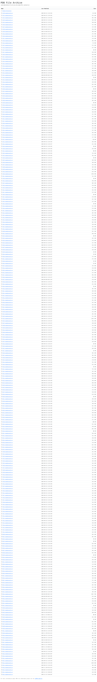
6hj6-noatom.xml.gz (7, 389)
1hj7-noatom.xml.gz (7, 26)
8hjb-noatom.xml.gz (7, 559)
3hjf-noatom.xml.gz (7, 183)
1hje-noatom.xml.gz (7, 43)
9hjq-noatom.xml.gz (7, 656)
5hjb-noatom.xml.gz (7, 332)
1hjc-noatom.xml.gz (7, 38)
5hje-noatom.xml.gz (7, 339)
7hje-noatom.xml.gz (7, 483)
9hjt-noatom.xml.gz (7, 660)
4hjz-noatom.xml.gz (7, 309)
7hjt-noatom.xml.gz (7, 518)
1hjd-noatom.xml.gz (7, 40)
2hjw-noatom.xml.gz (7, 146)
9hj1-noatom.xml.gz (7, 610)
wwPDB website (38, 678)
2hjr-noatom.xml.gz (7, 139)
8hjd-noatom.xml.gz (7, 564)
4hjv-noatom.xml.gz (7, 300)
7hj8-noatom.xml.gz (7, 470)
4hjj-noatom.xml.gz (7, 274)
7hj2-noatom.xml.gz (7, 456)
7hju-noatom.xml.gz (7, 520)
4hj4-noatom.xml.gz (7, 240)
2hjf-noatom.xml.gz (7, 111)
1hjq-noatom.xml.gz (7, 68)
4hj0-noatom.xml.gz (7, 231)
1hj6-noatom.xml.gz (7, 24)
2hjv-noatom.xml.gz (7, 144)
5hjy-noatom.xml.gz (7, 376)
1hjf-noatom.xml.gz (7, 45)
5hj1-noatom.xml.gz (7, 314)
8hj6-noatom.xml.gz (7, 548)
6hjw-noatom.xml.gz (7, 442)
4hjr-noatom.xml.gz (7, 291)
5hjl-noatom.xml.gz (7, 355)
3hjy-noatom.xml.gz (7, 226)
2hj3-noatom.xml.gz (7, 93)
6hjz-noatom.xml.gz (7, 449)
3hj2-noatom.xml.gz (7, 153)
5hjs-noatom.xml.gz (7, 371)
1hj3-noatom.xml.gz (7, 17)
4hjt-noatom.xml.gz (7, 295)
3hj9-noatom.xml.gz (7, 169)
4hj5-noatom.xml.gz (7, 242)
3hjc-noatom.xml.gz (7, 176)
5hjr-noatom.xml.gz (7, 369)
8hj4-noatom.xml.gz (7, 543)
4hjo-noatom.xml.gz (7, 284)
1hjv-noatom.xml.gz (7, 79)
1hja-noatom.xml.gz (7, 33)
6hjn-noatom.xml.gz (7, 424)
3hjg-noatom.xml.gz (7, 185)
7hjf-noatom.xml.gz (7, 486)
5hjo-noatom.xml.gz (7, 362)
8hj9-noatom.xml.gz (7, 555)
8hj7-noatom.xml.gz (7, 550)
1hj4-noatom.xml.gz (7, 20)
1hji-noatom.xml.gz (7, 49)
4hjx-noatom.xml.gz (7, 304)
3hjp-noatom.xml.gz (7, 206)
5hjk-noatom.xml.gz (7, 353)
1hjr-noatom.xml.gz (7, 70)
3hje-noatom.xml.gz (7, 180)
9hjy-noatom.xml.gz (7, 672)
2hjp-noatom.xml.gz (7, 134)
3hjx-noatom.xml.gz (7, 224)
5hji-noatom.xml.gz (7, 348)
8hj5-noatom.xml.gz (7, 545)
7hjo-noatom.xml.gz (7, 506)
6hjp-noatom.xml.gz (7, 428)
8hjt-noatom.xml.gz (7, 591)
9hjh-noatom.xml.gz (7, 637)
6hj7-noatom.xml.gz (7, 392)
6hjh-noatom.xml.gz (7, 410)
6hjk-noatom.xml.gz (7, 417)
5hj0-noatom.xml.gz (7, 311)
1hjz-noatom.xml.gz (7, 86)
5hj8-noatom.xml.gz (7, 325)
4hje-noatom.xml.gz (7, 263)
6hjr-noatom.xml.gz (7, 433)
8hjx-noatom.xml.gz (7, 601)
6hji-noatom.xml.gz (7, 412)
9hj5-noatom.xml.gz (7, 619)
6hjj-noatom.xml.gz (7, 415)
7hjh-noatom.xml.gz (7, 490)
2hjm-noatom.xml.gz (7, 128)
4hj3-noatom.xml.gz (7, 238)
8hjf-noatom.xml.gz (7, 568)
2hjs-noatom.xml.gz (7, 141)
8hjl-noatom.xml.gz (7, 580)
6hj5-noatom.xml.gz (7, 387)
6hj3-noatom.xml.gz (7, 382)
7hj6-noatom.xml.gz (7, 465)
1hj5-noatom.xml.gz (7, 22)
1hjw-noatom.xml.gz (7, 82)
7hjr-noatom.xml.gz (7, 513)
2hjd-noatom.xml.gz (7, 107)
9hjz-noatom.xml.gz (7, 674)
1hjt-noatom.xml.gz (7, 75)
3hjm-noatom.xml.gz (7, 199)
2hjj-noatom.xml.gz (7, 121)
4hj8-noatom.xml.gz (7, 249)
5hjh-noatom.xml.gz (7, 346)
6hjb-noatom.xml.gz (7, 396)
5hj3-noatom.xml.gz (7, 318)
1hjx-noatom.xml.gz (7, 84)
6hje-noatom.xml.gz (7, 403)
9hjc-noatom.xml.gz (7, 630)
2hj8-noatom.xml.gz (7, 100)
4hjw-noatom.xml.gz (7, 302)
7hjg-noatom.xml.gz (7, 488)
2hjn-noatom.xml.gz (7, 130)
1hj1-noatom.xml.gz (7, 15)
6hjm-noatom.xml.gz (7, 421)
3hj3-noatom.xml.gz (7, 155)
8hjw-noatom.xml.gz (7, 598)
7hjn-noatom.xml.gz (7, 504)
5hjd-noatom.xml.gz (7, 336)
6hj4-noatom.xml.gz (7, 385)
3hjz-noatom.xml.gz (7, 229)
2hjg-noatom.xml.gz (7, 114)
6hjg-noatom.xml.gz (7, 408)
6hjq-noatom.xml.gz (7, 431)
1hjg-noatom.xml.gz (7, 47)
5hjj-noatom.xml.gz (7, 350)
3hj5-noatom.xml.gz (7, 160)
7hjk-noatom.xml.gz (7, 497)
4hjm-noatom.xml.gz (7, 281)
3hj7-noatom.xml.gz (7, 164)
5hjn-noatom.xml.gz (7, 359)
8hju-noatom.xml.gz (7, 594)
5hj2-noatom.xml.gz (7, 316)
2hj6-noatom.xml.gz (7, 98)
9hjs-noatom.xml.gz (7, 658)
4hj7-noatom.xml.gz (7, 247)
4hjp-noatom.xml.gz (7, 286)
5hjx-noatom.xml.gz (7, 373)
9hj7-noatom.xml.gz (7, 623)
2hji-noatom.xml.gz (7, 118)
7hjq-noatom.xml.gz (7, 511)
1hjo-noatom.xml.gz (7, 63)
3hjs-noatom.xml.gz (7, 212)
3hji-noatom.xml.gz (7, 190)
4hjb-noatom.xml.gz (7, 256)
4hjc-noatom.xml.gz (7, 258)
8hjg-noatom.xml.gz (7, 571)
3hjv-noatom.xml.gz (7, 219)
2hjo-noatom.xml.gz (7, 132)
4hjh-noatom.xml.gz (7, 270)
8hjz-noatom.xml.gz (7, 605)
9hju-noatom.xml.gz (7, 663)
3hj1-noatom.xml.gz (7, 150)
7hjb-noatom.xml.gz (7, 477)
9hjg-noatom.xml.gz (7, 635)
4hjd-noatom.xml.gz (7, 261)
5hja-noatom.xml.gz (7, 330)
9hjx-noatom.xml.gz (7, 669)
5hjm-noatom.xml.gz (7, 357)
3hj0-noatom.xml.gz (7, 148)
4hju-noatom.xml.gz (7, 297)
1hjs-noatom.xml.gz (7, 72)
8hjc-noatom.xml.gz (7, 561)
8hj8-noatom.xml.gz (7, 552)
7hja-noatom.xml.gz (7, 474)
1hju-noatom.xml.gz (7, 77)
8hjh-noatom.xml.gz (7, 573)
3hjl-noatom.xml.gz (7, 196)
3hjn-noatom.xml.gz (7, 201)
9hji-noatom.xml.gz (7, 640)
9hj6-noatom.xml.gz (7, 621)
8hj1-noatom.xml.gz (7, 536)
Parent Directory (6, 10)
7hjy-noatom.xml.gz (7, 529)
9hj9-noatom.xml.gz (7, 628)
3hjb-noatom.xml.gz (7, 173)
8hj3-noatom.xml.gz (7, 541)
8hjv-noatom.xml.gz (7, 596)
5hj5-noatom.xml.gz (7, 320)
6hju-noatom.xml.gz (7, 440)
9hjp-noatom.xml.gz (7, 653)
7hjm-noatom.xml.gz (7, 502)
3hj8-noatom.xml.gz (7, 167)
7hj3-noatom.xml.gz (7, 458)
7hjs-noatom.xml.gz (7, 516)
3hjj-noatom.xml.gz (7, 192)
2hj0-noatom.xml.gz (7, 88)
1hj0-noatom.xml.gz (7, 13)
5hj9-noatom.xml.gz (7, 327)
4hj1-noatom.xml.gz (7, 233)
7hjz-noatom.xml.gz (7, 532)
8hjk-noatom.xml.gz (7, 578)
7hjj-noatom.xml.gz (7, 495)
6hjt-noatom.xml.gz (7, 438)
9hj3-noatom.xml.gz (7, 614)
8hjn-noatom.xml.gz (7, 582)
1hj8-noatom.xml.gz (7, 29)
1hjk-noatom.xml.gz (7, 54)
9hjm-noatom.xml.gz (7, 646)
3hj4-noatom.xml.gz (7, 157)
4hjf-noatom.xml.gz (7, 265)
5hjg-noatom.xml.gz (7, 343)
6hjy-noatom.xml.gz (7, 447)
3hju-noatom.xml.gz (7, 217)
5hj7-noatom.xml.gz (7, 323)
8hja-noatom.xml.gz (7, 557)
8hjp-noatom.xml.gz (7, 587)
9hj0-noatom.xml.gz (7, 607)
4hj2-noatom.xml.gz (7, 235)
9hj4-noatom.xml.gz (7, 617)
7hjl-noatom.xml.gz (7, 499)
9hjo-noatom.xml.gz (7, 651)
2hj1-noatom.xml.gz (7, 91)
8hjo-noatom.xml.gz (7, 584)
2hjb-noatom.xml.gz (7, 105)
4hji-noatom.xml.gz (7, 272)
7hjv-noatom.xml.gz (7, 522)
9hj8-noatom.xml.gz (7, 626)
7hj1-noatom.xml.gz (7, 454)
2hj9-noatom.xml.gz (7, 102)
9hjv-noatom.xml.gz (7, 665)
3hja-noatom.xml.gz (7, 171)
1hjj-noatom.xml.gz (7, 52)
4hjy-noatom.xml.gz (7, 307)
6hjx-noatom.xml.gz (7, 444)
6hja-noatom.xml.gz (7, 394)
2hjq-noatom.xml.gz (7, 137)
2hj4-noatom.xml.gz (7, 95)
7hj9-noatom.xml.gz (7, 472)
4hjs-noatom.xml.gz (7, 293)
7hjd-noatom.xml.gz (7, 481)
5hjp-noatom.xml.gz (7, 364)
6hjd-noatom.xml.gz (7, 401)
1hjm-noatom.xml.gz (7, 59)
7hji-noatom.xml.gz (7, 493)
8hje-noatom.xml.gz (7, 566)
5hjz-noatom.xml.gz (7, 378)
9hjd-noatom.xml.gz (7, 633)
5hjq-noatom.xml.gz (7, 366)
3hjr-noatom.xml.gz (7, 210)
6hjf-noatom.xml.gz (7, 405)
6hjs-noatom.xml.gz (7, 435)
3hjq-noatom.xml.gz (7, 208)
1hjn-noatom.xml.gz (7, 61)
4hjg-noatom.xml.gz (7, 268)
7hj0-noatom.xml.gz (7, 451)
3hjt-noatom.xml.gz (7, 215)
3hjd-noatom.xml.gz (7, 178)
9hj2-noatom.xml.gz (7, 612)
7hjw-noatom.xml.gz (7, 525)
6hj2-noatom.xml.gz (7, 380)
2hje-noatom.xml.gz (7, 109)
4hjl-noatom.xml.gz (7, 279)
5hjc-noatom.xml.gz (7, 334)
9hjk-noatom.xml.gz (7, 644)
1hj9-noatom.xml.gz (7, 31)
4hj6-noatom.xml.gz (7, 245)
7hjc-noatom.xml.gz (7, 479)
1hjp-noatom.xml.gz (7, 66)
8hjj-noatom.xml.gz (7, 575)
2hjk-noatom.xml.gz (7, 123)
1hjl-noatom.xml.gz (7, 56)
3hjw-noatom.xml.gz (7, 222)
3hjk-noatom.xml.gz (7, 194)
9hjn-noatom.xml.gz (7, 649)
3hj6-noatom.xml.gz (7, 162)
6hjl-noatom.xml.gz (7, 419)
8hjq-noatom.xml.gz (7, 589)
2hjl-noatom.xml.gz (7, 125)
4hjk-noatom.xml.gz (7, 277)
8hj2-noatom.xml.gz (7, 539)
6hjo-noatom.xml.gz (7, 426)
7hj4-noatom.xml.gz (7, 460)
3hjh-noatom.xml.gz (7, 187)
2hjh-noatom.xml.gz (7, 116)
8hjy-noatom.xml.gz (7, 603)
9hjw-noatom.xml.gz (7, 667)
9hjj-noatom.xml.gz (7, 642)
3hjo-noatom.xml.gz (7, 203)
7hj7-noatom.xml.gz (7, 467)
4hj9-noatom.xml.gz (7, 252)
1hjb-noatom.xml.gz (7, 36)
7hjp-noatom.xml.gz (7, 509)
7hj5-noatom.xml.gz (7, 463)
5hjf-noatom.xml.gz (7, 341)
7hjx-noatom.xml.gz (7, 527)
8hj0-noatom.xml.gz (7, 534)
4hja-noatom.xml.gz (7, 254)
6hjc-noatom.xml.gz (7, 398)
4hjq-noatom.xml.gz (7, 288)
